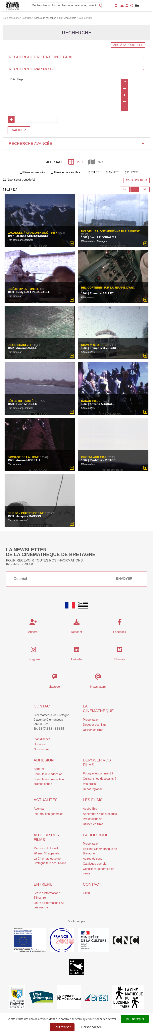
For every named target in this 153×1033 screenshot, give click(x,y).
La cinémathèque (98, 708)
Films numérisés (34, 172)
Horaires (39, 744)
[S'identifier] (127, 5)
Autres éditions (92, 858)
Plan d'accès (42, 739)
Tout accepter (134, 1019)
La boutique (96, 835)
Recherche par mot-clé (76, 69)
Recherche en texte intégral (76, 57)
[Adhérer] (117, 5)
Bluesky (119, 659)
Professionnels (92, 818)
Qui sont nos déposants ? (99, 778)
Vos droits (89, 783)
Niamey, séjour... (94, 345)
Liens (86, 892)
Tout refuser (62, 1027)
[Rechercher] (99, 5)
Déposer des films (95, 724)
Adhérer (39, 768)
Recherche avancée (76, 143)
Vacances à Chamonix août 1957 (32, 233)
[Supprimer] (124, 88)
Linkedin (76, 659)
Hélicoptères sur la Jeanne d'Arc (108, 287)
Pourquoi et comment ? (98, 773)
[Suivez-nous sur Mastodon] (55, 677)
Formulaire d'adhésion (48, 774)
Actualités (46, 800)
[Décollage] (65, 79)
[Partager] (131, 5)
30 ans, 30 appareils (47, 853)
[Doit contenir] (124, 95)
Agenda (39, 808)
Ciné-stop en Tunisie (23, 289)
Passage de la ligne (23, 457)
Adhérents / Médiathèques (100, 813)
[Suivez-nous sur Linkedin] (76, 650)
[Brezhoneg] (137, 5)
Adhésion (44, 760)
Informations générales (48, 813)
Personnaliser (91, 1027)
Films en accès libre (67, 172)
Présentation (91, 719)
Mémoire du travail (46, 848)
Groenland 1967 (93, 457)
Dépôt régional (92, 789)
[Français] (70, 605)
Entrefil (43, 884)
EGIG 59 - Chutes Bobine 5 (27, 513)
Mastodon (54, 686)
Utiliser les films (93, 729)
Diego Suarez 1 (19, 345)
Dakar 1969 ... (91, 401)
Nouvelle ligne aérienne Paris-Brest (110, 231)
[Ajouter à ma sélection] (72, 243)
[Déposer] (122, 5)
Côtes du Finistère (22, 401)
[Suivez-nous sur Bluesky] (119, 650)
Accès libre (90, 808)
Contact (43, 706)
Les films (93, 800)
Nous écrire (41, 749)
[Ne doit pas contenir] (124, 101)
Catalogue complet (95, 863)
